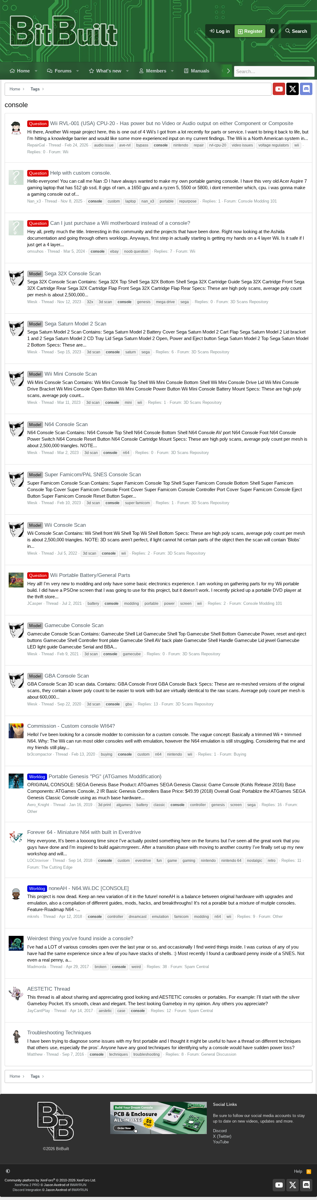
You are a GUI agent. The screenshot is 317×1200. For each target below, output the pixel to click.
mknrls (33, 916)
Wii (65, 152)
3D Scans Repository (249, 301)
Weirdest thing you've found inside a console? (80, 938)
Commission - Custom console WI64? (71, 726)
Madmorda (36, 966)
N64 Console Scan (58, 424)
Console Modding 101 (257, 201)
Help (298, 1171)
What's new (108, 70)
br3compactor (39, 754)
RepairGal (36, 145)
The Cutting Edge (56, 867)
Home (23, 70)
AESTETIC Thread (48, 989)
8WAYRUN (78, 1185)
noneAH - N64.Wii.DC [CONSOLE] (79, 888)
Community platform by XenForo (50, 1180)
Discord (220, 1130)
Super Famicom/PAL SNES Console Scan (85, 475)
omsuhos (35, 251)
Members (156, 70)
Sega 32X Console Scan (65, 274)
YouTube (221, 1142)
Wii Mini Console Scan (63, 374)
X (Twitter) (222, 1136)
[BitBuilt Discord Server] (306, 89)
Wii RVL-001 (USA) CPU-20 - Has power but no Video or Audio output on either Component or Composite (161, 123)
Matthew (34, 1054)
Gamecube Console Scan (66, 625)
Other (32, 811)
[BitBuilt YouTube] (279, 89)
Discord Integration (27, 1190)
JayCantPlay (38, 1010)
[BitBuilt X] (292, 89)
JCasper (34, 603)
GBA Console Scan (59, 676)
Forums (63, 70)
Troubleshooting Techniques (59, 1033)
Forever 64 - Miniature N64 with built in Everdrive (84, 832)
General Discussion (218, 1054)
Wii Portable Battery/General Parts (79, 575)
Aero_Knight (38, 804)
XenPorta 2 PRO (27, 1185)
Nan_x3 (34, 201)
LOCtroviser (38, 860)
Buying (240, 754)
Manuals (200, 70)
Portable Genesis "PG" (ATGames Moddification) (95, 776)
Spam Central (197, 966)
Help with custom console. (70, 173)
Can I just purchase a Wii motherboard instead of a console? (109, 223)
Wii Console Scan (57, 525)
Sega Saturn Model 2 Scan (67, 324)
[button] (272, 31)
